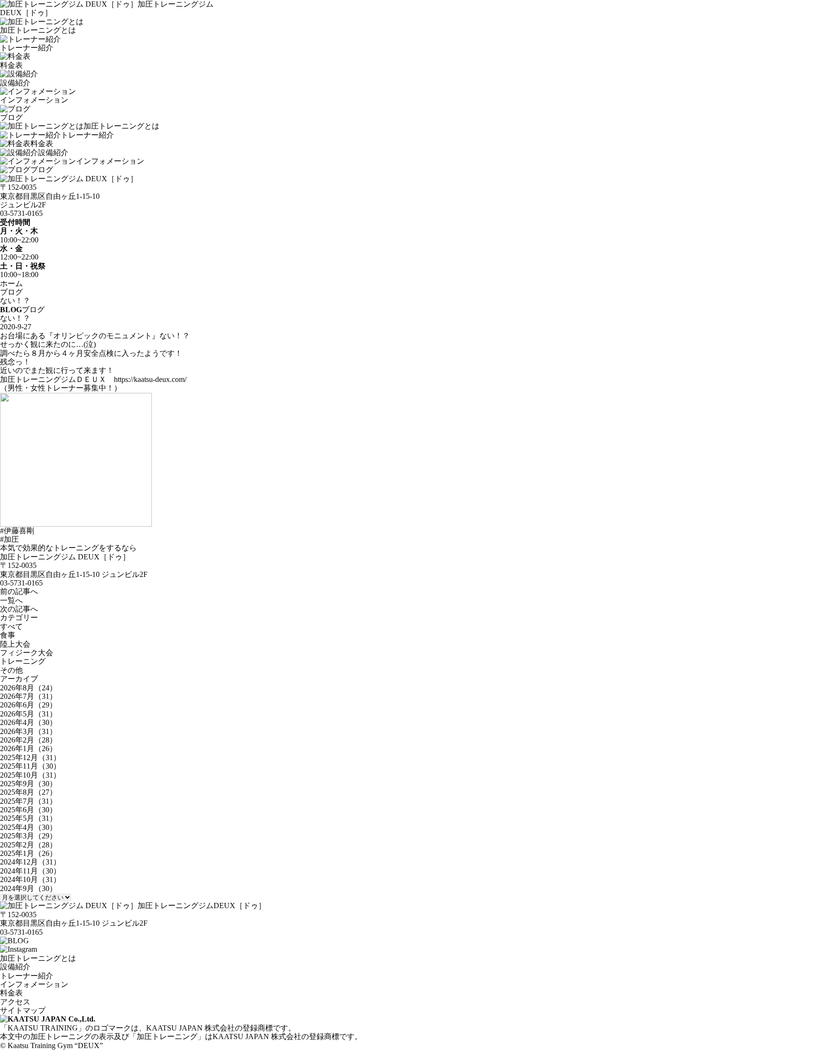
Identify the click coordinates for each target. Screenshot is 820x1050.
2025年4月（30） (28, 827)
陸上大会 (15, 644)
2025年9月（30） (28, 784)
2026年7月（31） (28, 696)
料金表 (41, 143)
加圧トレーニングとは (121, 126)
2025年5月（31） (28, 818)
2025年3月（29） (28, 836)
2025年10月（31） (30, 775)
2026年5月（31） (28, 714)
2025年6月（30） (28, 810)
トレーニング (23, 661)
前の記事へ (19, 591)
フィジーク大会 (26, 653)
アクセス (15, 1002)
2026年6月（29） (28, 705)
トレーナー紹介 (87, 135)
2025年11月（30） (30, 766)
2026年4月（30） (28, 722)
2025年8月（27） (28, 792)
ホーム (11, 283)
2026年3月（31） (28, 731)
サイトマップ (23, 1010)
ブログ (41, 170)
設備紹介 (53, 153)
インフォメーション (110, 161)
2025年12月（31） (30, 757)
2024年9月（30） (28, 888)
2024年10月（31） (30, 879)
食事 (7, 635)
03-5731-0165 (21, 213)
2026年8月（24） (28, 688)
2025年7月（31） (28, 801)
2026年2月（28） (28, 740)
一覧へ (11, 600)
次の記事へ (19, 609)
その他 (11, 670)
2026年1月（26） (28, 748)
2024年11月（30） (30, 871)
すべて (11, 627)
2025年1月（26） (28, 853)
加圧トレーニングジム (202, 905)
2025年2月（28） (28, 845)
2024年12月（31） (30, 862)
